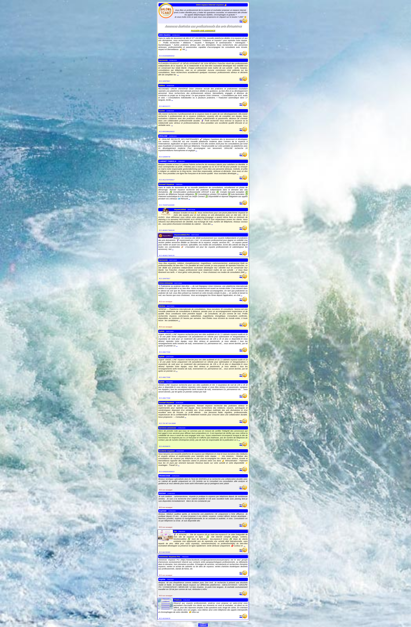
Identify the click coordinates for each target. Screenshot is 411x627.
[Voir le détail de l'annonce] (243, 55)
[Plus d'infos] (243, 22)
